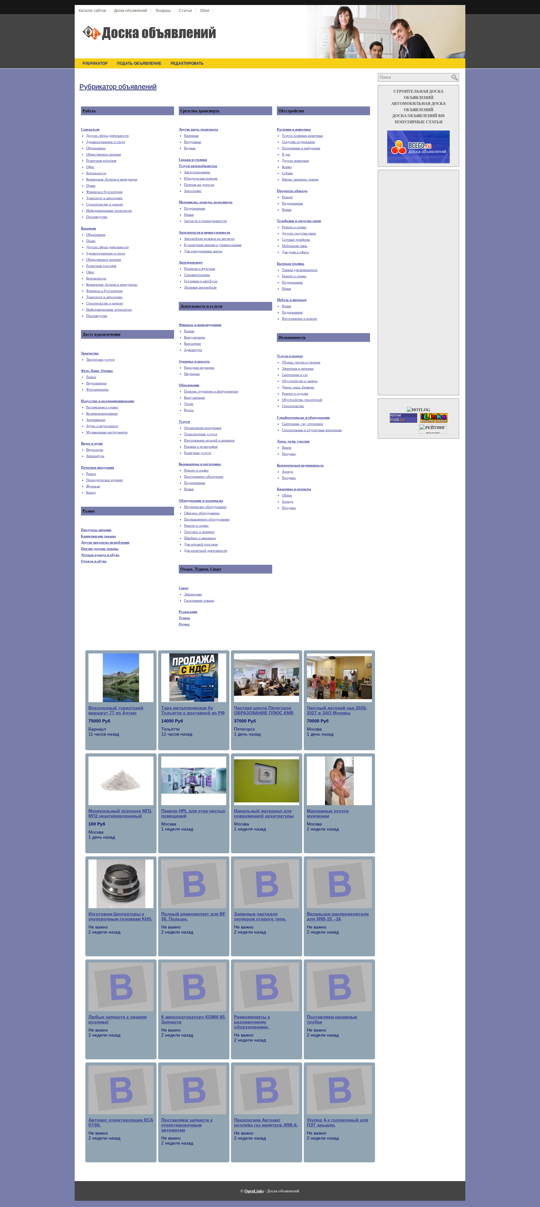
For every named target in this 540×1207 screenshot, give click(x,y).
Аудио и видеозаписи (102, 426)
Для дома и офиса (295, 252)
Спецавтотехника (197, 275)
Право (91, 185)
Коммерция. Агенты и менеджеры (111, 179)
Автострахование (197, 172)
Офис (90, 167)
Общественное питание (103, 154)
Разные (189, 331)
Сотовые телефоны (296, 239)
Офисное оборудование (202, 513)
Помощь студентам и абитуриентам (211, 391)
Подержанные (194, 208)
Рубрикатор (95, 63)
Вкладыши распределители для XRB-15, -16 (338, 916)
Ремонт (287, 197)
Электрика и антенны (297, 368)
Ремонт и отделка (295, 393)
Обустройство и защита (300, 381)
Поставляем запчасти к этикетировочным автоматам (186, 1124)
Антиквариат (96, 419)
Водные (190, 148)
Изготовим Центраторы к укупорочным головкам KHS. (120, 916)
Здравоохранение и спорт (105, 142)
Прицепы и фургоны (199, 268)
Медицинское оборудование (205, 507)
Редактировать (187, 63)
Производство (97, 217)
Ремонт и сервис (196, 470)
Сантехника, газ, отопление (302, 424)
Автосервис (193, 191)
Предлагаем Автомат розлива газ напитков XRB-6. (266, 1122)
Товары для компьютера (300, 270)
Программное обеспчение (203, 476)
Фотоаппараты (97, 389)
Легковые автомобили (200, 287)
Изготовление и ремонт (299, 318)
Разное (91, 377)
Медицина (192, 374)
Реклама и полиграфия (201, 446)
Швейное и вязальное (200, 538)
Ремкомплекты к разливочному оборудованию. (252, 1021)
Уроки (188, 404)
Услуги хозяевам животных (302, 135)
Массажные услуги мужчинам (328, 813)
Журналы (93, 486)
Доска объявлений (130, 10)
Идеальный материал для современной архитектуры (264, 813)
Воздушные (192, 142)
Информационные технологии (109, 210)
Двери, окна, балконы (298, 387)
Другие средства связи (299, 233)
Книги (91, 492)
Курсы (188, 410)
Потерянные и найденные (301, 148)
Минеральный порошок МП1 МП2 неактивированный (120, 813)
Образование (96, 148)
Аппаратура (95, 456)
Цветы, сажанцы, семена (300, 179)
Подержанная (292, 282)
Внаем (286, 447)
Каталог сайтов (92, 10)
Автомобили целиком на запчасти (209, 238)
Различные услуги (197, 453)
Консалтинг (192, 343)
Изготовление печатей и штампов (209, 440)
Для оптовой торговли (201, 544)
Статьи (185, 10)
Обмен (287, 495)
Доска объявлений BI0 (418, 115)
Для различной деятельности (205, 550)
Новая (286, 288)
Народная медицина (199, 367)
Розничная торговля (101, 160)
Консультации (194, 337)
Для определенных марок (203, 251)
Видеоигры (94, 449)
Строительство (293, 406)
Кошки (287, 167)
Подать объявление (139, 63)
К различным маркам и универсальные (213, 245)
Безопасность (96, 173)
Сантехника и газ (295, 375)
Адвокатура (193, 350)
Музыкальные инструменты (107, 432)
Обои (204, 10)
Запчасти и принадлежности (205, 221)
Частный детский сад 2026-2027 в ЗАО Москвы (337, 710)
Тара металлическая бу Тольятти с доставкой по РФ (193, 710)
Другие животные (295, 160)
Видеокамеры (96, 383)
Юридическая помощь (201, 178)
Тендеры (163, 10)
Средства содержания (298, 142)
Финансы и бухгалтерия (104, 192)
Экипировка (193, 594)
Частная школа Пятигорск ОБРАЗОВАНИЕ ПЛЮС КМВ (263, 710)
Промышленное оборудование (207, 519)
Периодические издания (104, 480)
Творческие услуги (100, 359)
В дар (286, 154)
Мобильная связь (294, 246)
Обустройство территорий (302, 400)
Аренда (287, 471)
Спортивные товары (199, 600)
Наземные (191, 135)
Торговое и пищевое (199, 532)
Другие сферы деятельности (107, 135)
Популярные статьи (418, 122)
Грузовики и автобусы (200, 281)
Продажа (289, 454)
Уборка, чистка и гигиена (301, 362)
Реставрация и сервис (102, 407)
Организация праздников (202, 428)
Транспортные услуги (200, 434)
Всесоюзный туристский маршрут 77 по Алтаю (115, 710)
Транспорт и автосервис (104, 198)
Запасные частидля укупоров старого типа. (260, 916)
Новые (189, 214)
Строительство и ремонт (104, 204)
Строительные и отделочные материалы (312, 430)
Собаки (287, 173)
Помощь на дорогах (199, 184)
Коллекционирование (102, 413)
